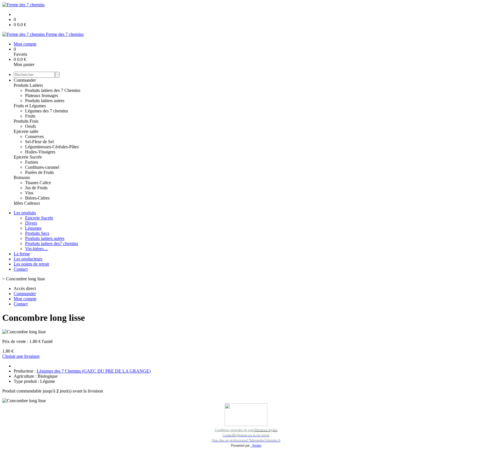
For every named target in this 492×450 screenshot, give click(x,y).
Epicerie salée (26, 131)
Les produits (25, 212)
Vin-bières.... (36, 248)
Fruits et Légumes (30, 105)
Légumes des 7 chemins (46, 110)
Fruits (30, 116)
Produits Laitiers (28, 85)
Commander (25, 80)
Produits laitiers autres (44, 100)
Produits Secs (37, 233)
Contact (21, 269)
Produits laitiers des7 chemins (51, 243)
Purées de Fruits (39, 172)
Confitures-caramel (42, 167)
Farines (31, 162)
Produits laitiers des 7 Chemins (52, 90)
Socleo (256, 445)
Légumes (33, 228)
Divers (31, 223)
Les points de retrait (31, 264)
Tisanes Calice (38, 182)
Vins (29, 192)
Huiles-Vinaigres (40, 151)
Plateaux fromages (41, 95)
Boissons (22, 177)
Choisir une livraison (21, 356)
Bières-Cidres (37, 198)
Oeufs (30, 126)
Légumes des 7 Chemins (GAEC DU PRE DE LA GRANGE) (94, 371)
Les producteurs (28, 258)
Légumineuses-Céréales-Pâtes (52, 146)
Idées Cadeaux (27, 203)
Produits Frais (26, 121)
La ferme (22, 253)
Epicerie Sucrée (28, 157)
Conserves (34, 136)
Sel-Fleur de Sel (39, 141)
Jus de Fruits (36, 187)
